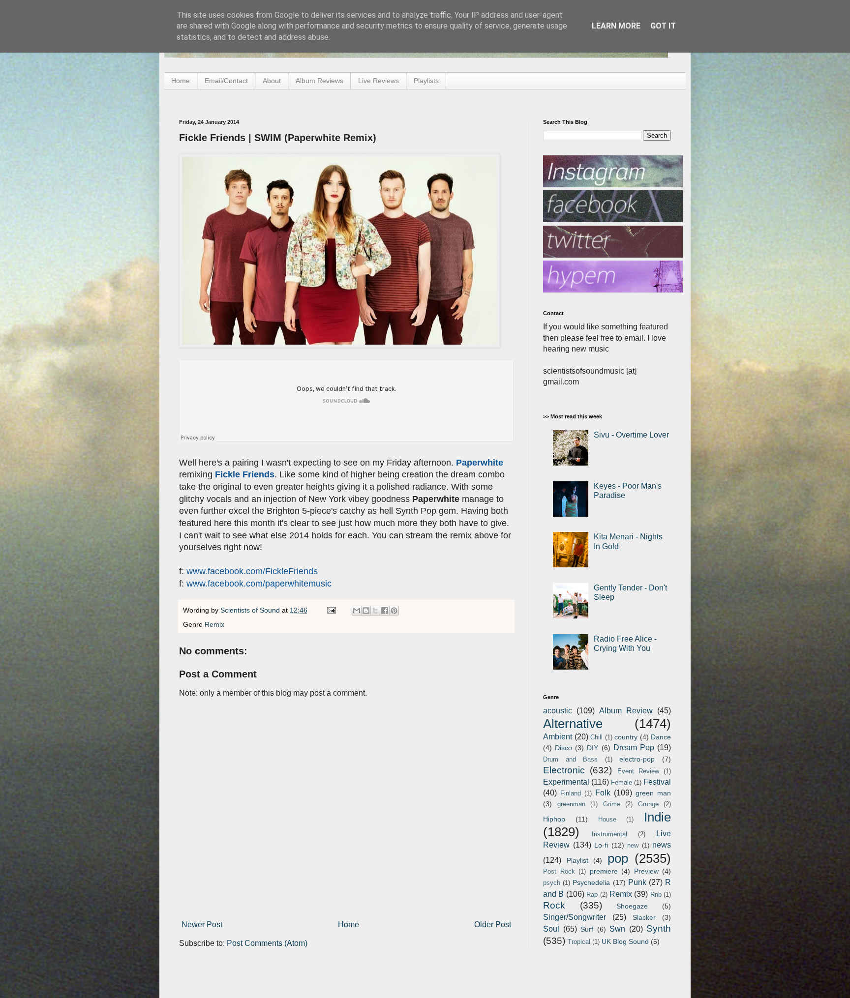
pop (617, 858)
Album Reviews (319, 81)
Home (180, 81)
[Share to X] (375, 611)
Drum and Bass (570, 759)
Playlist (577, 860)
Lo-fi (601, 845)
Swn (617, 929)
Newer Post (202, 924)
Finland (570, 793)
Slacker (644, 917)
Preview (646, 871)
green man (653, 793)
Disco (563, 748)
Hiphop (554, 819)
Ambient (557, 737)
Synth (658, 928)
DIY (592, 748)
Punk (637, 882)
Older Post (492, 924)
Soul (551, 929)
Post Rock (559, 871)
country (626, 737)
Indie (657, 817)
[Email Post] (331, 610)
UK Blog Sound (625, 941)
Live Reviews (378, 81)
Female (621, 782)
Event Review (638, 771)
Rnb (656, 894)
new (632, 845)
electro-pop (637, 759)
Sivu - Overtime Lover (631, 435)
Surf (586, 929)
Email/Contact (226, 81)
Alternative (573, 724)
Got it (663, 25)
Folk (602, 793)
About (272, 81)
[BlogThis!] (366, 611)
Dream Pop (633, 747)
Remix (214, 624)
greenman (571, 804)
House (607, 819)
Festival (657, 782)
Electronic (564, 770)
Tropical (579, 941)
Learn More (616, 25)
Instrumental (609, 834)
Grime (611, 804)
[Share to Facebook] (385, 611)
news (661, 845)
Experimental (566, 782)
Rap (592, 894)
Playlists (426, 81)
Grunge (648, 804)
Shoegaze (632, 906)
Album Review (626, 710)
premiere (604, 871)
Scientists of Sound (251, 610)
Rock (554, 905)
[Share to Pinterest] (394, 611)
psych (551, 882)
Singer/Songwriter (574, 917)
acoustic (557, 710)
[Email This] (357, 611)
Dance (661, 737)
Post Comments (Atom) (267, 943)
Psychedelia (591, 882)
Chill (596, 737)
